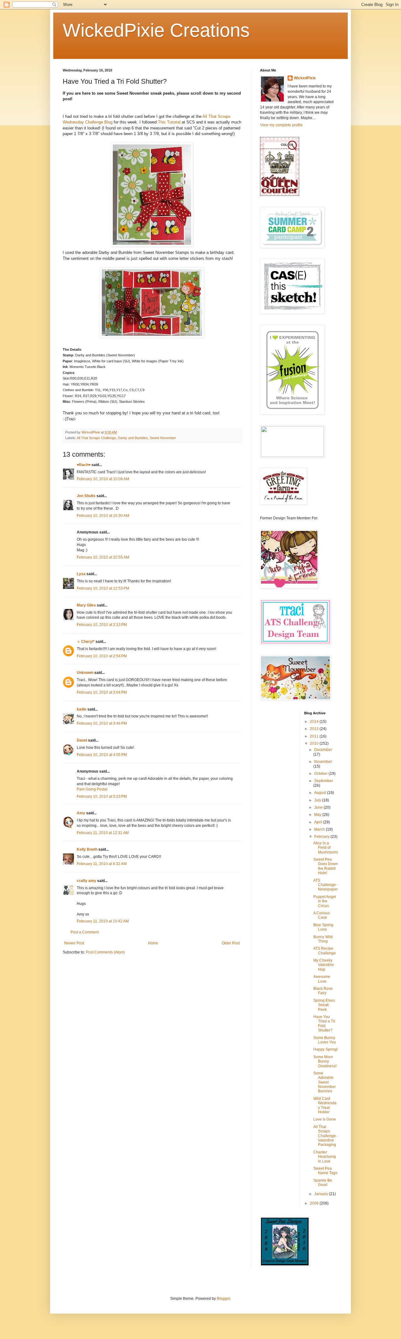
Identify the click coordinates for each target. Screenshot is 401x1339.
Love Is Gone (324, 1119)
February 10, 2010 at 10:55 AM (103, 557)
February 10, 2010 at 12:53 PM (103, 588)
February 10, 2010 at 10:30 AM (103, 515)
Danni (82, 740)
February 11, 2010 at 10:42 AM (103, 921)
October (321, 773)
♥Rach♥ (84, 465)
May (318, 814)
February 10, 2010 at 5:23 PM (102, 796)
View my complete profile (281, 125)
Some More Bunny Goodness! (324, 1061)
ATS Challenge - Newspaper (325, 885)
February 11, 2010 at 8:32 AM (102, 864)
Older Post (231, 943)
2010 (315, 743)
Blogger (223, 1298)
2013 (315, 729)
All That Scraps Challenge (96, 438)
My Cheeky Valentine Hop (323, 965)
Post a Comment (84, 932)
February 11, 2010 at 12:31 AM (103, 833)
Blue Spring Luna (323, 927)
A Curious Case (321, 915)
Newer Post (74, 943)
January (321, 1194)
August (320, 792)
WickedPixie (305, 78)
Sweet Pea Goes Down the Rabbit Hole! (325, 866)
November (323, 761)
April (318, 822)
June (319, 807)
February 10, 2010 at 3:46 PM (102, 723)
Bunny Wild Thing (323, 939)
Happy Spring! (325, 1049)
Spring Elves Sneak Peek (324, 1005)
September (323, 781)
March (320, 829)
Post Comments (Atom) (105, 952)
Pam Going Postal (92, 789)
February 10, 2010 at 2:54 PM (102, 656)
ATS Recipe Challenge (324, 950)
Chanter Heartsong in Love (324, 1156)
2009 (315, 1203)
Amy (81, 813)
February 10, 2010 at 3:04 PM (102, 692)
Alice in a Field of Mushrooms (325, 847)
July (318, 800)
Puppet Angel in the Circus (324, 901)
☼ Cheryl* (86, 641)
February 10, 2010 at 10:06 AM (103, 479)
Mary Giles (86, 605)
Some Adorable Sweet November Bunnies (324, 1082)
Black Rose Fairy (323, 990)
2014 (315, 721)
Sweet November (163, 438)
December (323, 750)
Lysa (81, 574)
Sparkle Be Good (322, 1182)
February (322, 836)
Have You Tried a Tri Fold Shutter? (324, 1023)
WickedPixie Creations (156, 30)
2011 (315, 736)
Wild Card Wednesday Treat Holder (324, 1105)
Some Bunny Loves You (324, 1040)
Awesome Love (321, 978)
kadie (81, 709)
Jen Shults (86, 496)
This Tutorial (169, 122)
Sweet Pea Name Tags (325, 1170)
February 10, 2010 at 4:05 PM (102, 755)
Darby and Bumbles (133, 438)
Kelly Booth (87, 849)
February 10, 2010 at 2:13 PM (102, 624)
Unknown (85, 672)
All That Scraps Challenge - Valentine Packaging (325, 1136)
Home (153, 943)
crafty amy (86, 881)
